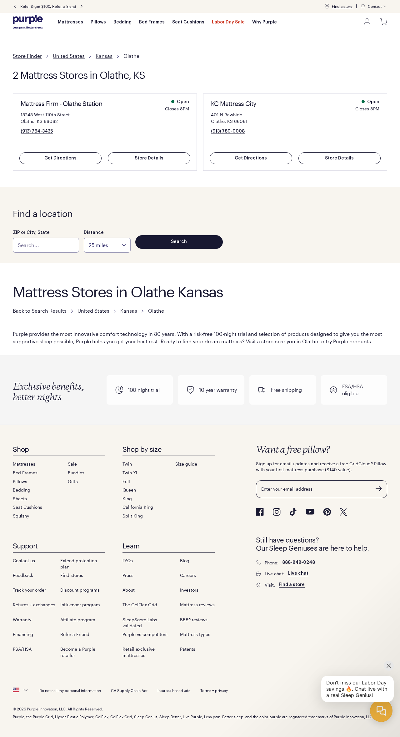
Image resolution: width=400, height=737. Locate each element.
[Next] (81, 6)
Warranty (22, 619)
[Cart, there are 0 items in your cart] (383, 22)
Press (127, 575)
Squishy (21, 515)
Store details (149, 158)
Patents (187, 649)
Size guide (186, 464)
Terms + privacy (214, 690)
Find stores (71, 575)
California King (137, 507)
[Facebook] (260, 512)
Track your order (29, 590)
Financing (23, 634)
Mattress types (195, 634)
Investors (189, 590)
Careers (188, 575)
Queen (129, 489)
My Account (367, 22)
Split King (132, 515)
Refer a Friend (74, 634)
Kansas (104, 56)
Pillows (98, 22)
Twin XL (130, 472)
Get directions (60, 158)
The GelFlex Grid (139, 604)
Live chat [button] (298, 573)
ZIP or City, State (31, 232)
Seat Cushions (188, 22)
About (128, 590)
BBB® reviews (194, 619)
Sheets (20, 498)
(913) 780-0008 (228, 131)
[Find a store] (326, 6)
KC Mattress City (233, 103)
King (127, 498)
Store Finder (27, 56)
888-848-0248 (298, 562)
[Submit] (379, 489)
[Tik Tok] (293, 512)
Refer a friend (64, 6)
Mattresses (70, 22)
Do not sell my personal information (70, 690)
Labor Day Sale (228, 22)
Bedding (122, 22)
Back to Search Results (40, 311)
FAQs (127, 560)
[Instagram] (276, 512)
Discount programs (80, 590)
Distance (94, 232)
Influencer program (80, 604)
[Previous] (15, 6)
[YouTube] (310, 512)
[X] (343, 512)
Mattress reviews (197, 604)
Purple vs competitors (145, 634)
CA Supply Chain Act (129, 690)
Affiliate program (77, 619)
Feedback (23, 575)
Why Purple (264, 22)
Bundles (76, 472)
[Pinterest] (327, 512)
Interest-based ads (174, 690)
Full (126, 481)
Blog (184, 560)
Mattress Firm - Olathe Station (61, 103)
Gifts (73, 481)
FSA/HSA (22, 649)
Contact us (24, 560)
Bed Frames (152, 22)
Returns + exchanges (34, 604)
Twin (127, 464)
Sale (72, 464)
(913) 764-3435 (37, 131)
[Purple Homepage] (28, 22)
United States (69, 56)
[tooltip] (373, 6)
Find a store (342, 6)
